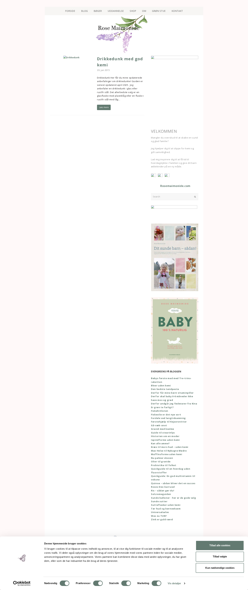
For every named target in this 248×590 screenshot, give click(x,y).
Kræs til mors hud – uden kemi (169, 446)
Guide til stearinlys (163, 432)
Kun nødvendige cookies (220, 567)
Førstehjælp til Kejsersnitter (169, 421)
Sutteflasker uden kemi (165, 504)
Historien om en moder (165, 436)
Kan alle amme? (160, 443)
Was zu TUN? (159, 515)
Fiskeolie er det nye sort (166, 414)
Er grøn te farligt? (162, 407)
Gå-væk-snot (159, 425)
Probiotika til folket (163, 465)
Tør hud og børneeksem (166, 508)
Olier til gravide (161, 461)
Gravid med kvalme (162, 428)
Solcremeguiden (161, 494)
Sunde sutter (159, 501)
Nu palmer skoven (162, 457)
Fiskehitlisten (159, 410)
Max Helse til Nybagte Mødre (169, 450)
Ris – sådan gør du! (162, 490)
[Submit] (195, 196)
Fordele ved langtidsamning (168, 418)
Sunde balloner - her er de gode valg (173, 497)
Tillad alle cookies (219, 545)
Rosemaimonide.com (175, 186)
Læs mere (104, 107)
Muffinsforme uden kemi (166, 454)
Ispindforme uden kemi (165, 439)
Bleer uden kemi (161, 385)
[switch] (98, 583)
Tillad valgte (220, 556)
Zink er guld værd (162, 519)
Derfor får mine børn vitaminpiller (172, 392)
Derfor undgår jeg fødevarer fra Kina (174, 403)
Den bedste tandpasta (165, 389)
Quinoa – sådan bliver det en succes (173, 483)
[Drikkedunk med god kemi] (71, 57)
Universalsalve (160, 512)
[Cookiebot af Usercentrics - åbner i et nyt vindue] (22, 583)
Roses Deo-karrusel (163, 486)
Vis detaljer (174, 583)
